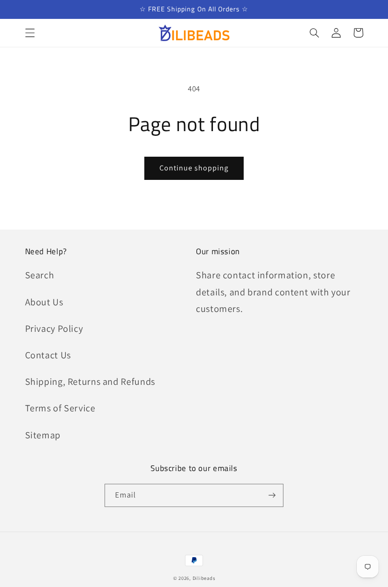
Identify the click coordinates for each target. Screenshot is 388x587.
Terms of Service (60, 408)
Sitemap (43, 435)
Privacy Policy (54, 328)
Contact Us (48, 355)
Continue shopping (194, 168)
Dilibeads (204, 578)
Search (39, 275)
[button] (30, 33)
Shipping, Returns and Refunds (90, 381)
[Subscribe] (272, 495)
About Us (44, 302)
